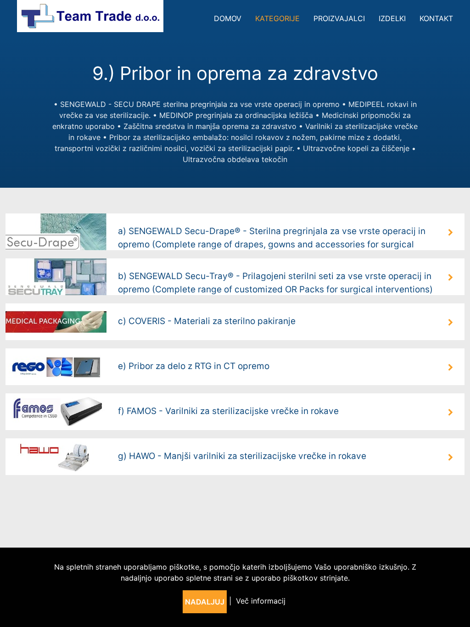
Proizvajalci (339, 18)
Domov (227, 18)
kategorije (277, 18)
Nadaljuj (204, 601)
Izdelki (392, 18)
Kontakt (436, 18)
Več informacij (260, 600)
